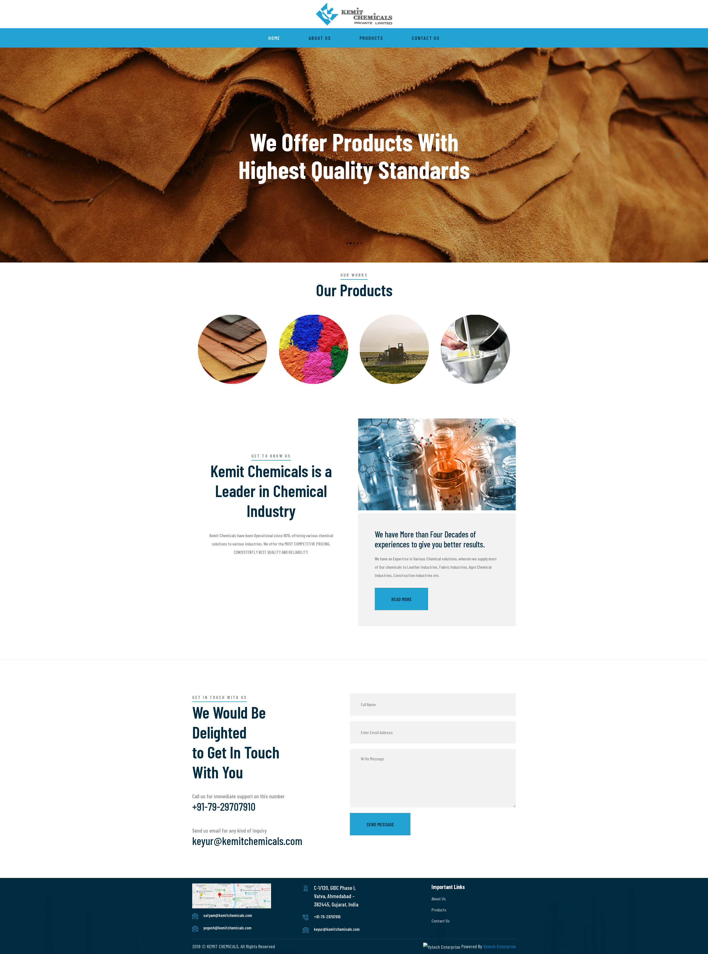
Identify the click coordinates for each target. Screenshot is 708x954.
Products (371, 38)
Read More (401, 599)
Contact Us (426, 38)
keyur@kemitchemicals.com (247, 840)
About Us (320, 38)
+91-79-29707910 (224, 806)
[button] (30, 155)
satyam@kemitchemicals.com (227, 915)
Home (274, 38)
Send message (380, 824)
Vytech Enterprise (499, 946)
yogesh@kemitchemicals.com (227, 927)
